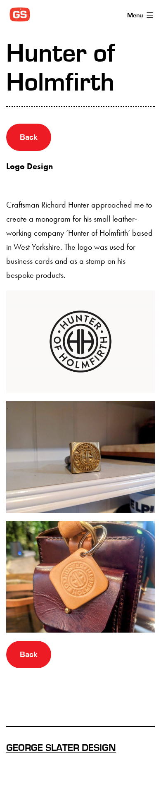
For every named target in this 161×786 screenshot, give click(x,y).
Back (29, 137)
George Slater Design (61, 748)
